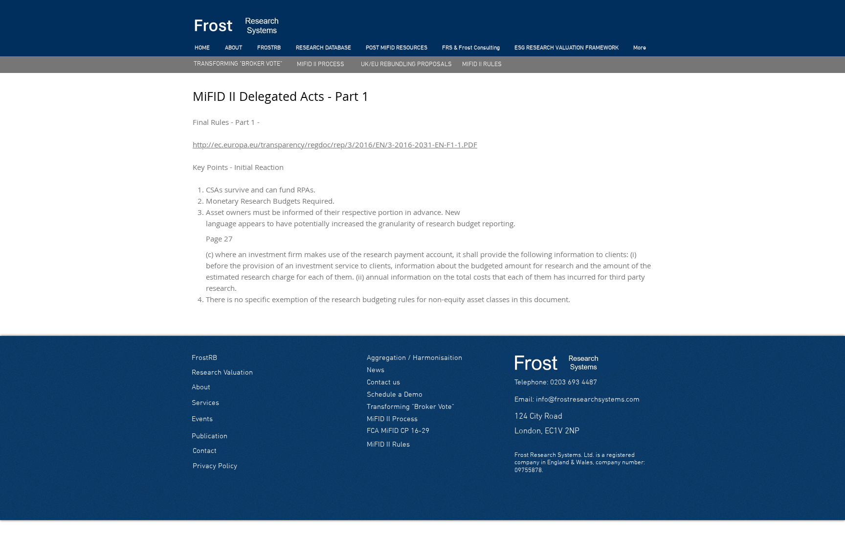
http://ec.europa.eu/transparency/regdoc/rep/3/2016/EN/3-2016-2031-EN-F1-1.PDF (335, 144)
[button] (555, 383)
